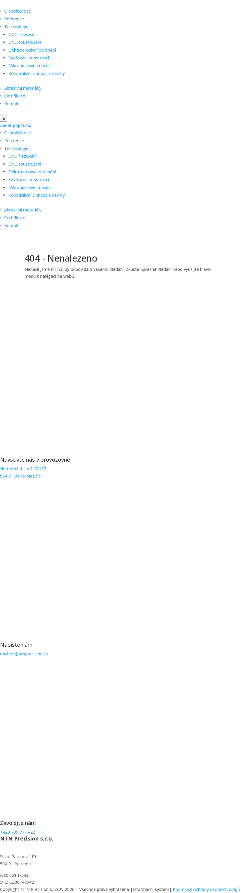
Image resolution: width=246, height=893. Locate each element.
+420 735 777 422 (17, 832)
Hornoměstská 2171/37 (23, 469)
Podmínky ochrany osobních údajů (206, 889)
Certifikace (14, 96)
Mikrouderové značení (30, 65)
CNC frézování (22, 34)
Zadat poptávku (15, 125)
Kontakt (12, 103)
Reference (14, 19)
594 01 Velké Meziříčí (20, 476)
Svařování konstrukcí (28, 58)
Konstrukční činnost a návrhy (36, 73)
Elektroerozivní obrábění (32, 50)
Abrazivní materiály (22, 88)
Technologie (16, 26)
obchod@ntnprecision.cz (24, 654)
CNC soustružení (24, 42)
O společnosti (17, 11)
